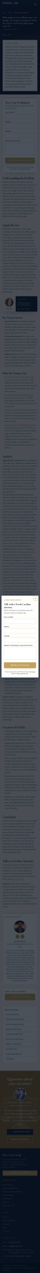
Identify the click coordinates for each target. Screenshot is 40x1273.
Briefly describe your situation (18, 645)
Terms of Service (21, 673)
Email (7, 627)
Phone (7, 636)
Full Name (9, 617)
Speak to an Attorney (20, 665)
